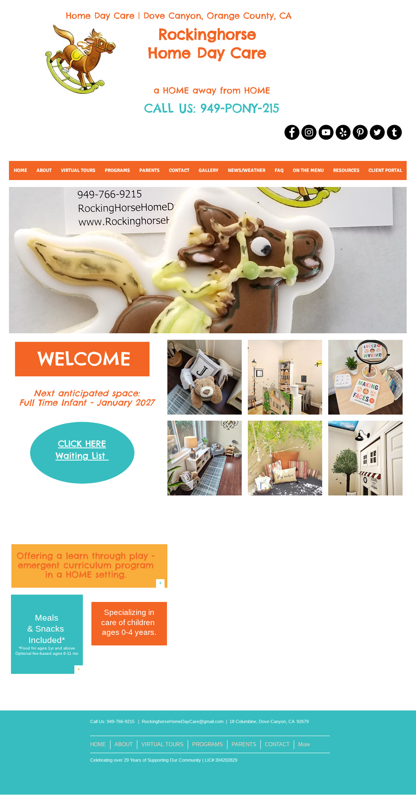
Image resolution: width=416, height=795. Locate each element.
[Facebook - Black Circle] (291, 132)
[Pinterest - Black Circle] (360, 132)
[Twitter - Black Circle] (377, 132)
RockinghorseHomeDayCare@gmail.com (182, 721)
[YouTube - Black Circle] (326, 132)
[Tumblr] (394, 132)
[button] (346, 170)
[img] (204, 377)
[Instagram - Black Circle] (308, 132)
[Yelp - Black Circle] (343, 132)
